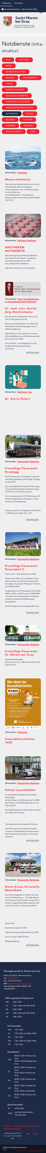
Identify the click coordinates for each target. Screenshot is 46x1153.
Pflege (29, 113)
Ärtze (9, 66)
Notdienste (6, 3)
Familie (9, 84)
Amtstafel (18, 3)
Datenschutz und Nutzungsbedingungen (26, 1126)
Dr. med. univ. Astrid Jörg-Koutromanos (20, 310)
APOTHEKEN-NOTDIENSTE (15, 249)
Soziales (28, 125)
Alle (8, 60)
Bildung (10, 78)
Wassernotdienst (17, 179)
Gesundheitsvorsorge (18, 101)
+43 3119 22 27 (12, 978)
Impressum (7, 1126)
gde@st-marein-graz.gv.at (19, 983)
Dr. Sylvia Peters (17, 398)
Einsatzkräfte (30, 78)
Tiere (33, 131)
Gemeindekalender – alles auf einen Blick (20, 9)
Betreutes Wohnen (16, 72)
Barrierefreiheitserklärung (12, 1128)
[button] (4, 1148)
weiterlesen (33, 353)
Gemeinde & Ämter (15, 90)
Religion (10, 119)
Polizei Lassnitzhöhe (20, 790)
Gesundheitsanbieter (17, 96)
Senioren (10, 125)
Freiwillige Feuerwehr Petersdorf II (21, 567)
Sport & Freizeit (14, 131)
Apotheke (24, 60)
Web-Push (32, 1134)
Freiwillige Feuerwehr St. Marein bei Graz (21, 652)
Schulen (27, 119)
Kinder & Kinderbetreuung (19, 107)
